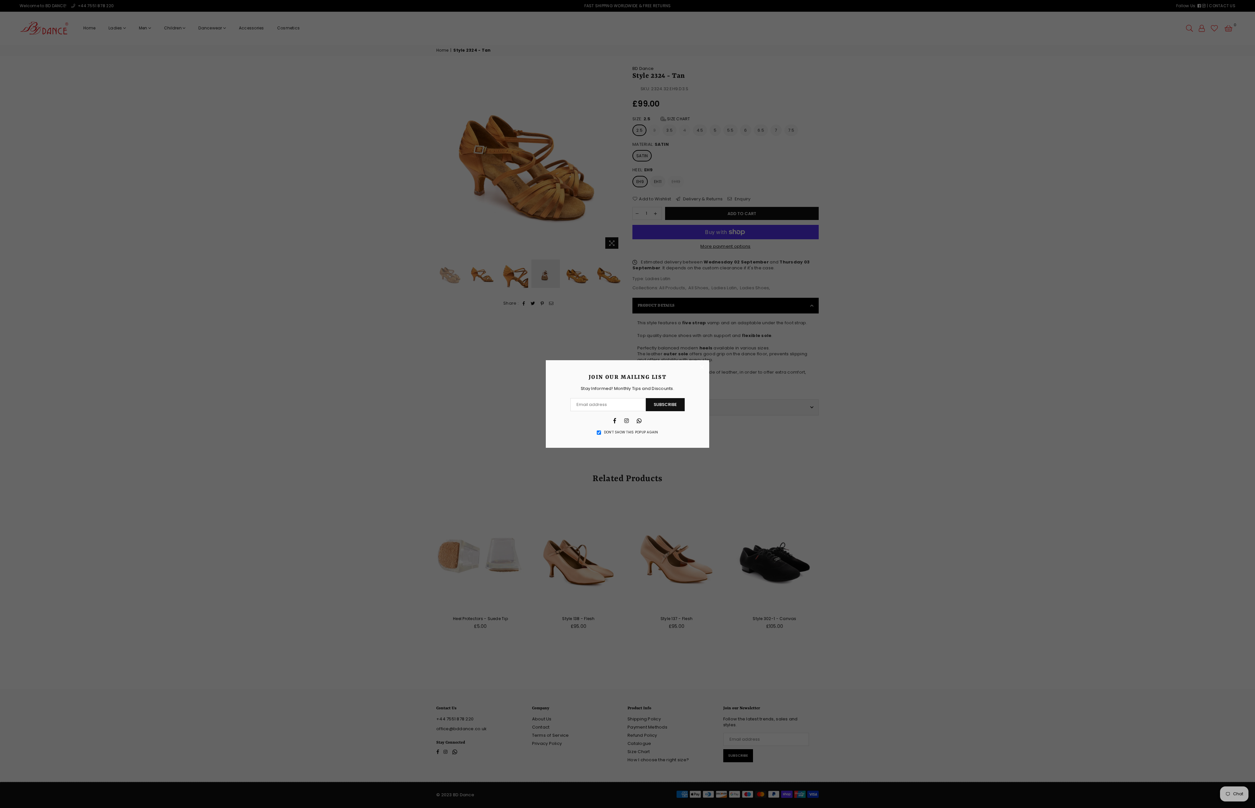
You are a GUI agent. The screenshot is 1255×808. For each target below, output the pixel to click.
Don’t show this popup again (631, 432)
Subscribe (665, 404)
